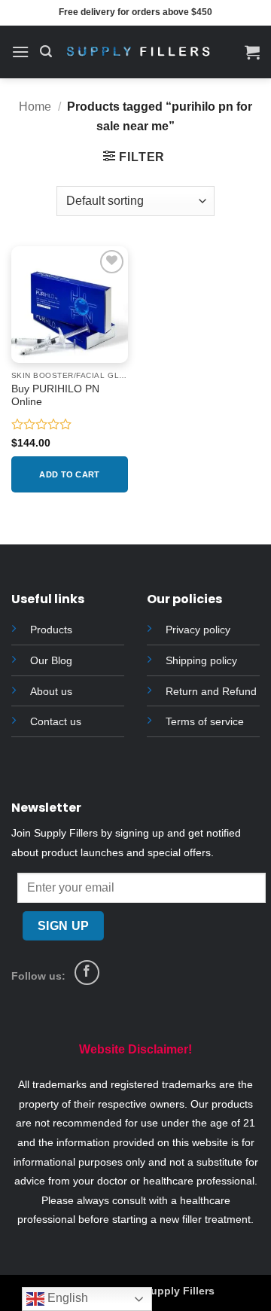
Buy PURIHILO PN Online (55, 395)
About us (51, 691)
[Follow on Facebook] (87, 972)
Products (51, 629)
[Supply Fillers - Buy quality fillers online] (138, 52)
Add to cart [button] (69, 474)
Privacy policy (198, 629)
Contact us (55, 721)
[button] (20, 51)
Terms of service (205, 721)
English (66, 1297)
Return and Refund (211, 691)
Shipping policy (201, 660)
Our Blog (51, 660)
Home (35, 106)
